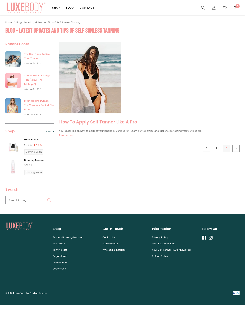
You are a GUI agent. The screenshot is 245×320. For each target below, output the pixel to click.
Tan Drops (59, 243)
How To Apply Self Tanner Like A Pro (98, 122)
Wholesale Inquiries (114, 250)
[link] (203, 8)
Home (9, 22)
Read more (66, 135)
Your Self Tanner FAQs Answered (171, 250)
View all (50, 131)
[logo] (26, 7)
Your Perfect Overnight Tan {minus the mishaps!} (37, 80)
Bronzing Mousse (34, 160)
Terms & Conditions (163, 243)
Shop (56, 8)
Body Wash (59, 268)
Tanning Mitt (60, 250)
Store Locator (110, 243)
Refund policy (160, 256)
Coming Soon (34, 152)
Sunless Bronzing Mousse (68, 237)
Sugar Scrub (60, 256)
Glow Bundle (31, 139)
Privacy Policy (160, 237)
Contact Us (108, 237)
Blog (70, 8)
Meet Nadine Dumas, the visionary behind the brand (39, 105)
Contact (87, 8)
